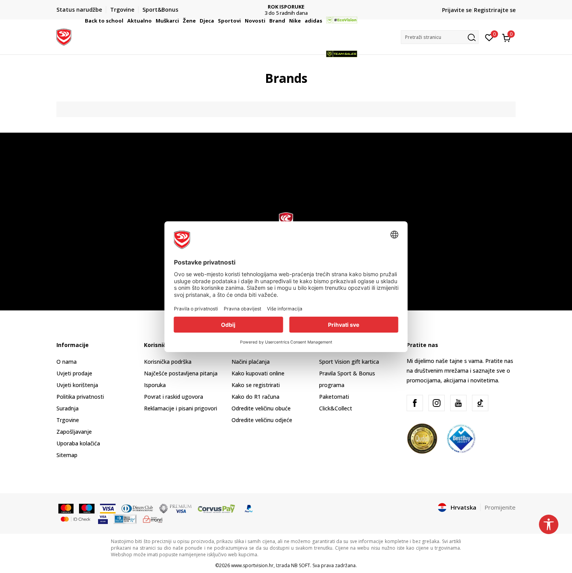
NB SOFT (300, 565)
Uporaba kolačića (78, 443)
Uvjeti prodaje (74, 373)
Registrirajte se (495, 10)
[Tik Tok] (480, 403)
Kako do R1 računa (255, 396)
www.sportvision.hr (252, 565)
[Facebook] (415, 403)
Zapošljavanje (74, 431)
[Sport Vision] (63, 36)
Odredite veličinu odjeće (262, 420)
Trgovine (67, 420)
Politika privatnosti (80, 396)
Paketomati (334, 396)
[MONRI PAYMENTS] (152, 518)
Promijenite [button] (500, 507)
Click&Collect (335, 408)
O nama (66, 361)
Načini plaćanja (251, 361)
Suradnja (67, 408)
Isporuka (155, 385)
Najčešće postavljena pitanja (181, 373)
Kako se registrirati (256, 385)
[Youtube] (458, 403)
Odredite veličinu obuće (261, 408)
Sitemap (66, 455)
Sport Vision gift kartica (349, 361)
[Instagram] (436, 403)
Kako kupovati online (258, 373)
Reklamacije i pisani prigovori (180, 408)
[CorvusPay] (216, 508)
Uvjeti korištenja (77, 385)
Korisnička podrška (167, 361)
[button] (124, 20)
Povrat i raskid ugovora (173, 396)
